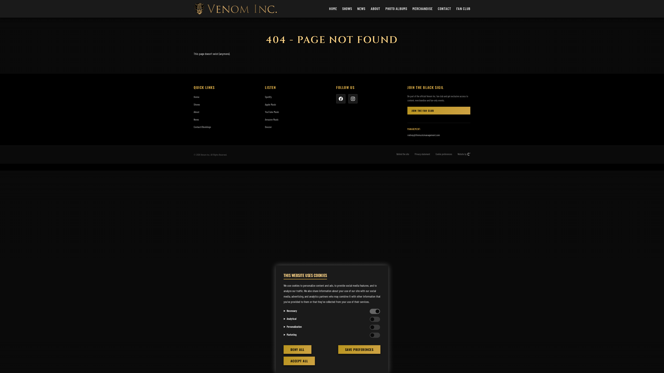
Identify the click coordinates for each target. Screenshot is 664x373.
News (361, 8)
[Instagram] (353, 98)
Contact (444, 8)
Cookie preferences (444, 154)
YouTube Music (272, 111)
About (375, 8)
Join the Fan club (423, 110)
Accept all (299, 361)
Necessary (292, 310)
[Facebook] (340, 98)
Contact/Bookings (202, 126)
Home (333, 8)
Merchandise (422, 8)
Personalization (294, 326)
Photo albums (396, 8)
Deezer (268, 126)
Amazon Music (272, 119)
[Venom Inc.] (235, 9)
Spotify (268, 96)
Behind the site (402, 154)
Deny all (297, 349)
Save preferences (359, 349)
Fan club (463, 8)
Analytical (291, 318)
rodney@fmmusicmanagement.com (423, 135)
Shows (347, 8)
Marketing (292, 334)
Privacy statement (422, 154)
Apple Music (270, 104)
